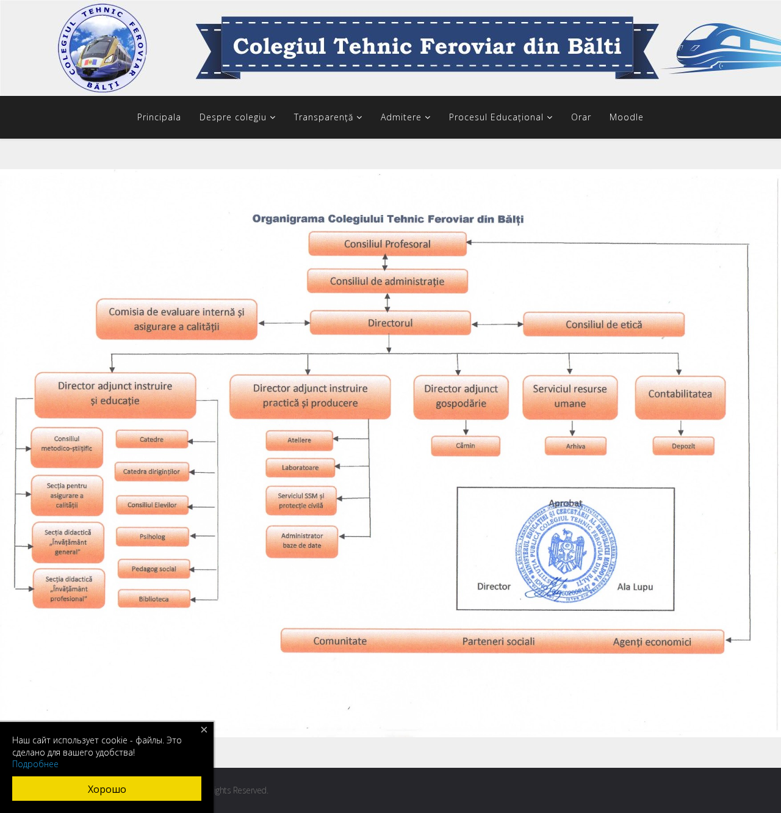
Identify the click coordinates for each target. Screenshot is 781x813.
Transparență (323, 117)
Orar (581, 117)
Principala (159, 117)
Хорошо (107, 789)
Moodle (627, 117)
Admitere (401, 117)
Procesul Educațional (496, 117)
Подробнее (35, 764)
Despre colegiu (233, 117)
